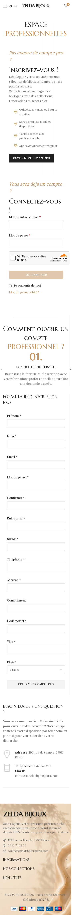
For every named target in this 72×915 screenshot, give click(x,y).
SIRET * (12, 539)
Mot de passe (19, 235)
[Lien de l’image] (25, 814)
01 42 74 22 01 (17, 845)
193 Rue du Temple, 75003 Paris (29, 840)
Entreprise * (16, 518)
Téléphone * (16, 559)
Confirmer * (16, 498)
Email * (12, 457)
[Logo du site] (36, 6)
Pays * (11, 662)
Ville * (11, 641)
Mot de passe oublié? (24, 292)
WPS (44, 900)
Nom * (11, 436)
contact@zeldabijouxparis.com (28, 851)
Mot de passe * (17, 477)
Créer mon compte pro (36, 684)
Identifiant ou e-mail (25, 217)
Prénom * (14, 416)
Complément (16, 600)
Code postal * (16, 621)
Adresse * (14, 580)
